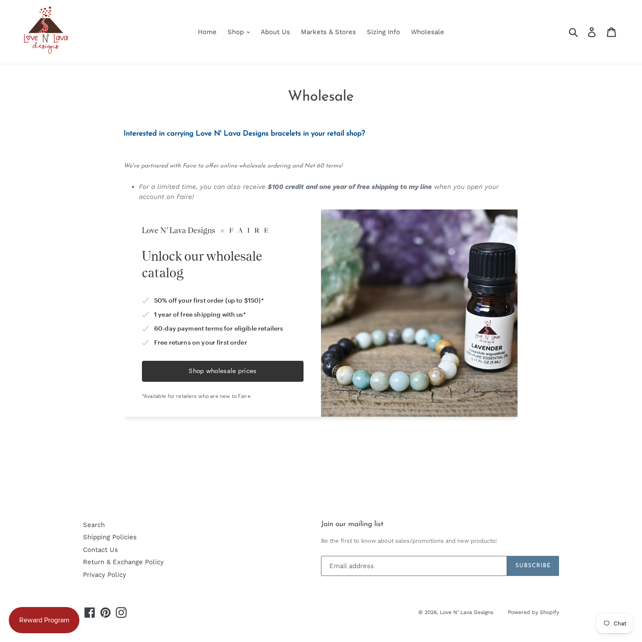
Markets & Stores (328, 32)
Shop (237, 32)
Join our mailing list (352, 524)
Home (207, 32)
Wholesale (427, 32)
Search (94, 525)
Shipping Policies (110, 537)
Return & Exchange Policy (123, 562)
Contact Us (100, 550)
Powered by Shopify (533, 612)
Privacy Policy (104, 575)
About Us (275, 32)
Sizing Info (383, 32)
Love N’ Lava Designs (467, 612)
